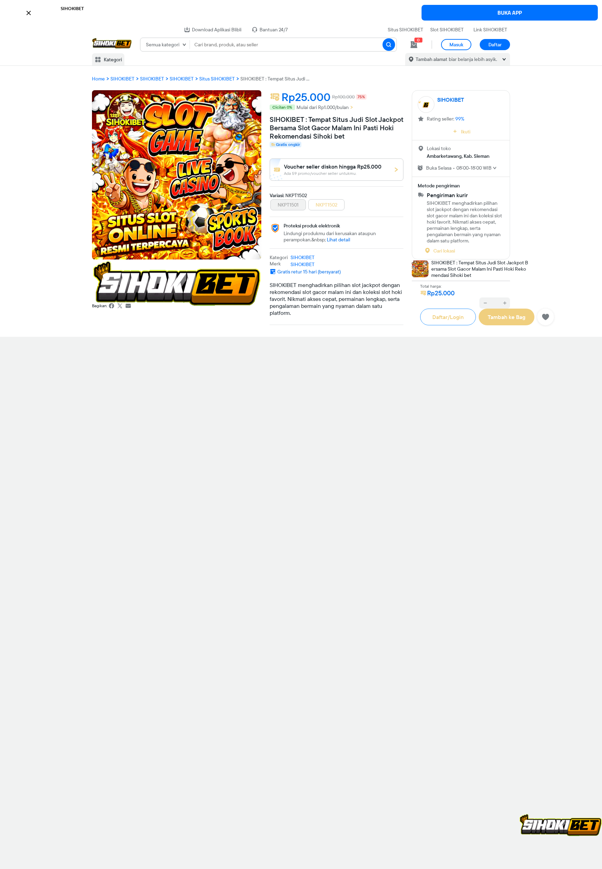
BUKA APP (509, 13)
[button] (301, 12)
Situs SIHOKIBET (405, 29)
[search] (389, 44)
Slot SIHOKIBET (447, 29)
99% (459, 119)
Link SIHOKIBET (490, 29)
